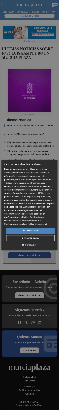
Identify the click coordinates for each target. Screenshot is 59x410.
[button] (29, 244)
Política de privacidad (37, 224)
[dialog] (29, 205)
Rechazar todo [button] (30, 238)
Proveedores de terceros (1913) (27, 193)
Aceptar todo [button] (30, 230)
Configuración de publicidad (16, 217)
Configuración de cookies (15, 224)
